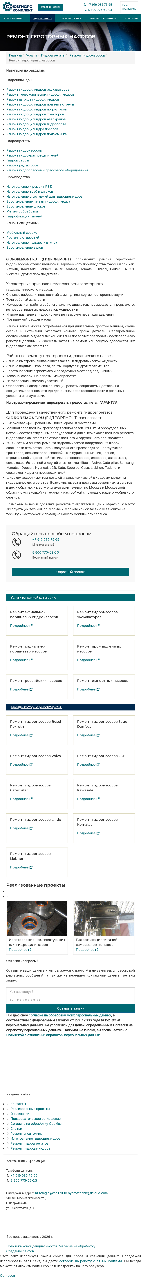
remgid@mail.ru (50, 1193)
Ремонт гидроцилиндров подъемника (36, 134)
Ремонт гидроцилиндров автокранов (36, 119)
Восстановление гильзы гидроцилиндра (38, 201)
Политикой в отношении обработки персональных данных (53, 1035)
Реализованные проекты (30, 1109)
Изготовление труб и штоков (29, 191)
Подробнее (19, 626)
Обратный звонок (50, 7)
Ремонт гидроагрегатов (29, 1143)
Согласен (7, 1275)
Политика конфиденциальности (31, 1246)
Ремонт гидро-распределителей (32, 155)
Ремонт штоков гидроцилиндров (32, 99)
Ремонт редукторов (22, 165)
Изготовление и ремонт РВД (29, 186)
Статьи (16, 1128)
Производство (71, 18)
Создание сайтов (20, 1251)
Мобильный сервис (21, 232)
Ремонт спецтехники (103, 18)
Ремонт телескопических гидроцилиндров (40, 94)
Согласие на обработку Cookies (36, 1124)
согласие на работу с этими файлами (90, 1261)
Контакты (131, 18)
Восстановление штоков (26, 206)
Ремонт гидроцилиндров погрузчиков (36, 109)
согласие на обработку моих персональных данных (70, 1015)
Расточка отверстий (22, 237)
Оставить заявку (70, 1008)
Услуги (31, 55)
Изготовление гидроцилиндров (35, 1138)
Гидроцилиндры (13, 18)
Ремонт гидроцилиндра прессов (32, 129)
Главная (15, 55)
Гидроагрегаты (42, 18)
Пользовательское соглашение (35, 1119)
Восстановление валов (24, 247)
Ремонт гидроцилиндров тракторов (35, 114)
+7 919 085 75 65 (99, 4)
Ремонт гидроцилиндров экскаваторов (37, 89)
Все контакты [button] (129, 7)
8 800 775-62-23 (99, 10)
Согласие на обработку (76, 1246)
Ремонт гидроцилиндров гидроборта (36, 124)
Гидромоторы (17, 160)
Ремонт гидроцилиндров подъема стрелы (40, 104)
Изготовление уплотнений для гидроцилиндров (44, 196)
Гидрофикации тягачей (24, 216)
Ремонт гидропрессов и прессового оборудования (47, 170)
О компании (19, 1114)
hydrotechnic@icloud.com (87, 1193)
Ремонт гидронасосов (87, 55)
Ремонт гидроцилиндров (30, 1148)
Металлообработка (22, 211)
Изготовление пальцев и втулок (31, 242)
